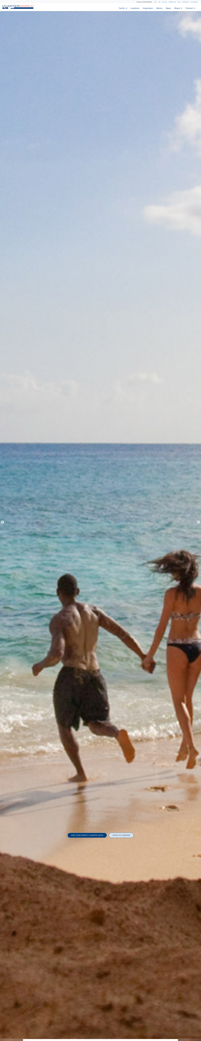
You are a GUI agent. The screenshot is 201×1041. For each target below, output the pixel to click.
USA (155, 2)
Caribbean (185, 2)
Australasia (194, 2)
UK (159, 2)
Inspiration (148, 8)
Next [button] (198, 522)
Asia (179, 2)
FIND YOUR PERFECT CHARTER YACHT (87, 835)
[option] (100, 520)
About (177, 8)
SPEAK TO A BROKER (121, 835)
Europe (164, 2)
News (168, 8)
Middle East (172, 2)
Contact (189, 8)
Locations (135, 8)
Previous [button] (2, 522)
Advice (159, 8)
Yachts (122, 8)
